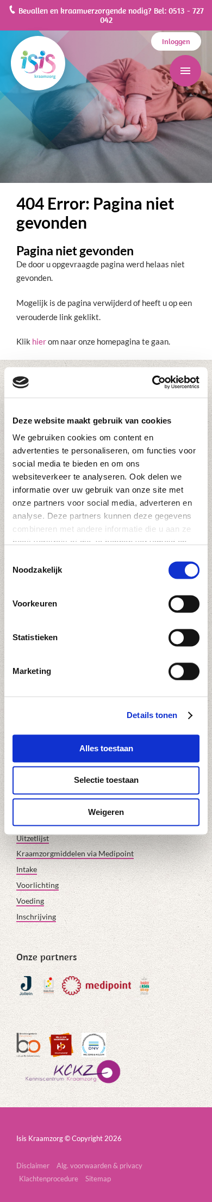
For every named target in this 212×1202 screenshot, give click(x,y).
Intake (26, 869)
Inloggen (176, 41)
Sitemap (98, 1178)
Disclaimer (32, 1165)
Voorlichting (37, 885)
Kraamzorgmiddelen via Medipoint (75, 853)
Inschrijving (36, 916)
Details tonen (152, 715)
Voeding (30, 900)
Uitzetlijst (32, 838)
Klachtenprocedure (48, 1178)
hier (39, 341)
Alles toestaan (106, 748)
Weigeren (106, 812)
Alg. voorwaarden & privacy (99, 1165)
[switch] (184, 603)
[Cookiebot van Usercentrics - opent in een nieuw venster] (152, 382)
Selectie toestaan (106, 780)
